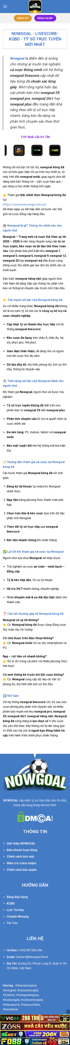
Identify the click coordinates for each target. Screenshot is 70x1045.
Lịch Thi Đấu (15, 910)
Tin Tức (12, 923)
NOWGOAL (10, 800)
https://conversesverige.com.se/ (24, 204)
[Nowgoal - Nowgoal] (35, 6)
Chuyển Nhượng (18, 916)
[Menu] (5, 6)
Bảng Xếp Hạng (17, 897)
